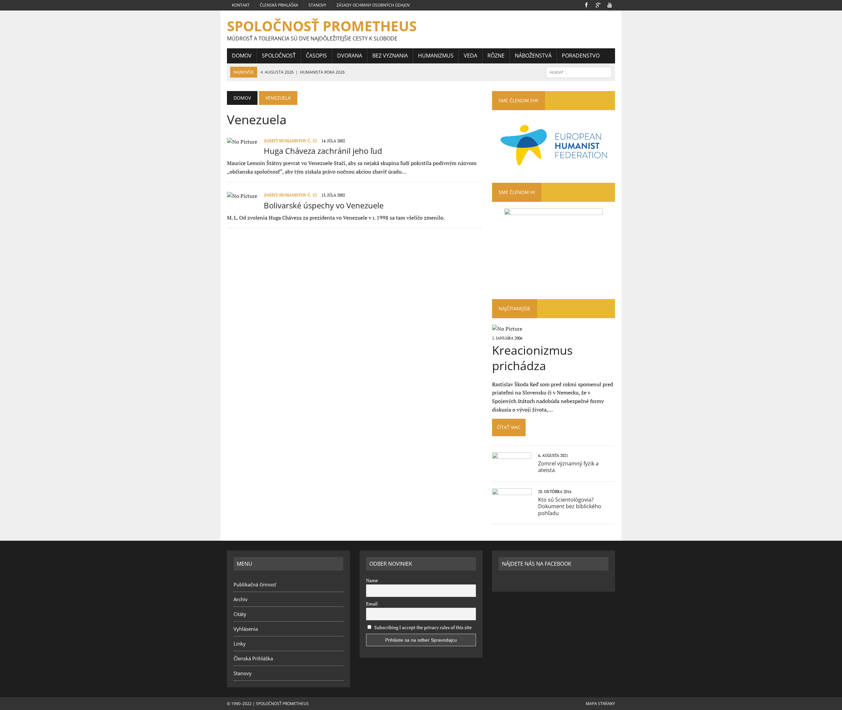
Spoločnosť (279, 55)
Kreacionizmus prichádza (532, 358)
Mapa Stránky (600, 703)
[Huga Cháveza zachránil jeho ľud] (242, 141)
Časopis (316, 55)
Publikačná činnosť (255, 584)
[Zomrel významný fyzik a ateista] (512, 469)
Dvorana (349, 55)
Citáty (240, 614)
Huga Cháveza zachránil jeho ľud (323, 150)
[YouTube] (610, 4)
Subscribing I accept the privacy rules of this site (422, 627)
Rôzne (496, 55)
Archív (241, 599)
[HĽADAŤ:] (579, 71)
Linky (240, 643)
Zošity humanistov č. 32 (290, 140)
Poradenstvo (581, 55)
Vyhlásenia (246, 629)
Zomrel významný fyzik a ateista (568, 467)
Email (372, 604)
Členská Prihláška (279, 5)
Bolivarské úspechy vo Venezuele (324, 205)
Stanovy (317, 5)
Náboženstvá (533, 55)
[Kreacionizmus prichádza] (507, 328)
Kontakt (241, 5)
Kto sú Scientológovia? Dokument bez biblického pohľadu (569, 506)
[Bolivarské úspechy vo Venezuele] (242, 196)
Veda (470, 55)
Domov (242, 55)
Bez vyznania (390, 55)
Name (372, 580)
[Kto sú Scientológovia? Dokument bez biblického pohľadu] (512, 505)
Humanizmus (436, 55)
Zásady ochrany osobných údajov (373, 5)
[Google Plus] (598, 4)
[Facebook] (586, 4)
